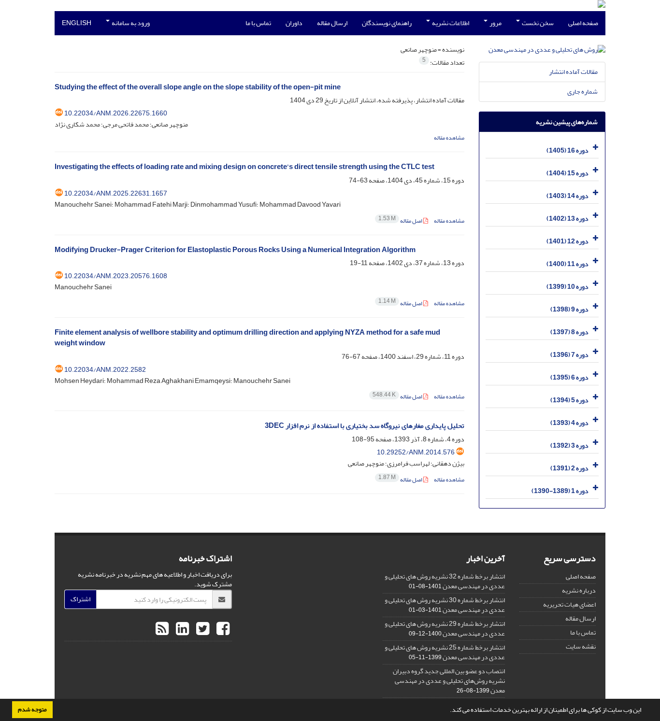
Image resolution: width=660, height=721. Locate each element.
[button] (447, 710)
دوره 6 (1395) (569, 377)
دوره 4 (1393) (569, 422)
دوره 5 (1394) (569, 400)
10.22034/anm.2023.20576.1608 (115, 276)
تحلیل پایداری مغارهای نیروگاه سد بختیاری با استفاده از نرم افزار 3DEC (364, 426)
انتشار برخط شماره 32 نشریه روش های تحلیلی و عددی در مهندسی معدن (445, 581)
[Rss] (162, 629)
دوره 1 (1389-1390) (559, 490)
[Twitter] (201, 629)
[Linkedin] (181, 629)
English (76, 22)
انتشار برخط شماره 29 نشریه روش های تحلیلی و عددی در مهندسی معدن (445, 628)
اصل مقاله (400, 220)
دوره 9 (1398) (569, 309)
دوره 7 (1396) (569, 354)
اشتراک (80, 599)
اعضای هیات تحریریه (569, 604)
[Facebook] (222, 629)
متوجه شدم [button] (32, 709)
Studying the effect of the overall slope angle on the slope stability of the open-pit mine (198, 87)
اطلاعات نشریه (450, 22)
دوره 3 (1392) (569, 445)
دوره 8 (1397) (569, 332)
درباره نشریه (579, 590)
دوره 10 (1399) (567, 286)
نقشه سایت (581, 646)
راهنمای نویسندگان (387, 22)
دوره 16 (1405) (567, 150)
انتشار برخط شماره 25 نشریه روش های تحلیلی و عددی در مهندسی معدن (445, 652)
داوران (294, 22)
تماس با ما (258, 22)
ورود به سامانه (130, 22)
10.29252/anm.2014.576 (416, 452)
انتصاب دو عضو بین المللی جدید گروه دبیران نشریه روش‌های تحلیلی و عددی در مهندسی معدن (449, 680)
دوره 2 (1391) (569, 468)
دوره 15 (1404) (567, 173)
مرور (495, 22)
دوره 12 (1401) (567, 241)
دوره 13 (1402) (567, 218)
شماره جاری (582, 91)
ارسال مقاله (332, 22)
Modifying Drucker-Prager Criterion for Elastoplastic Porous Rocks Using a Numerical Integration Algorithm (235, 250)
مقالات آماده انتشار (573, 71)
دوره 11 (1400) (567, 263)
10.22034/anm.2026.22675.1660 (115, 113)
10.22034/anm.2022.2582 (105, 369)
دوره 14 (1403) (567, 195)
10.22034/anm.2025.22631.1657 (115, 193)
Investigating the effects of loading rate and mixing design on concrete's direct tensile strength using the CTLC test (244, 167)
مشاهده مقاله (449, 137)
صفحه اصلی (583, 22)
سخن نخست (537, 22)
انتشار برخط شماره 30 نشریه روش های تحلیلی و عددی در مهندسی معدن (445, 605)
